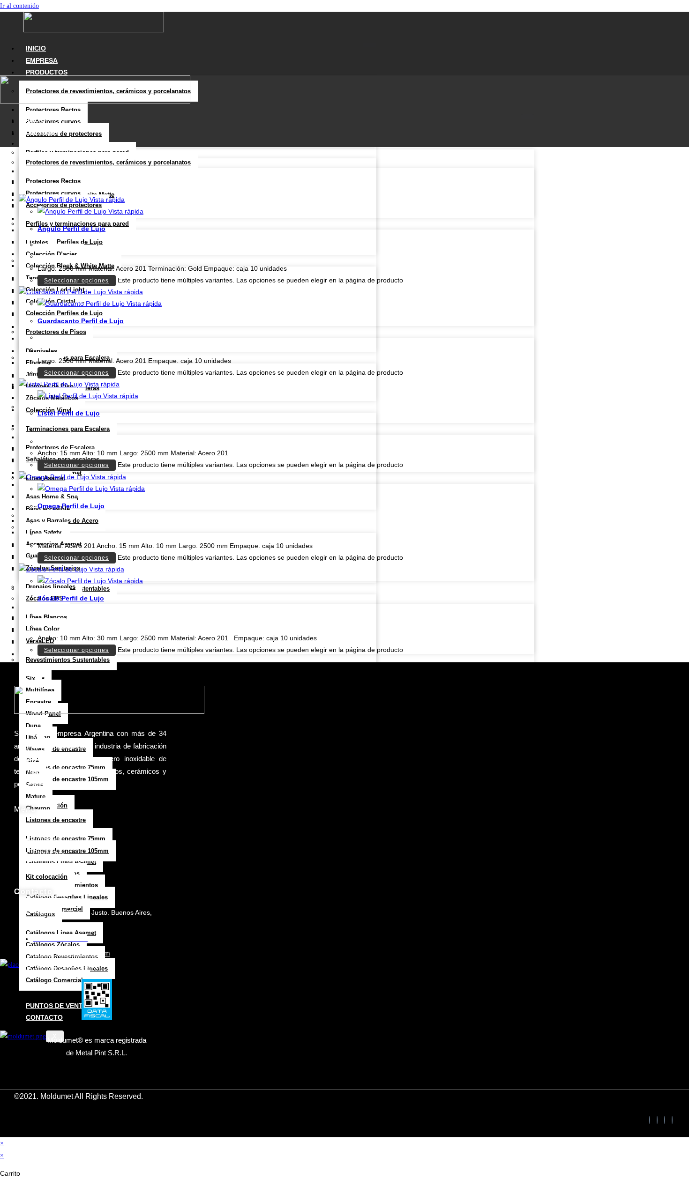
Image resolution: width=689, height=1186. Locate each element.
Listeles (37, 242)
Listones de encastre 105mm (67, 779)
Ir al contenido (19, 5)
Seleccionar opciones (76, 280)
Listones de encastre (56, 819)
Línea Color (43, 628)
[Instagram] (664, 1120)
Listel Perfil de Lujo (68, 413)
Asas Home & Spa (52, 496)
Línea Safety (43, 532)
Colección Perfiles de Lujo (64, 241)
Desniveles (41, 351)
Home (42, 826)
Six (30, 678)
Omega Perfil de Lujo (71, 506)
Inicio (36, 48)
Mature (35, 796)
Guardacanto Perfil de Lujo (80, 321)
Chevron (38, 808)
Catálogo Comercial (54, 980)
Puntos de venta (56, 1005)
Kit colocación (46, 876)
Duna (33, 725)
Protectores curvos (53, 121)
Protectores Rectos (53, 109)
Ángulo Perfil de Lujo (71, 228)
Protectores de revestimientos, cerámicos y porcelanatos (108, 162)
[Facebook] (649, 1120)
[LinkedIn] (657, 1120)
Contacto (44, 1017)
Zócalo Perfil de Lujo (70, 598)
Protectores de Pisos (56, 331)
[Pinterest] (672, 1120)
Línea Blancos (46, 617)
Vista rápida (106, 199)
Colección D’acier (51, 254)
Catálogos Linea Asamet (61, 861)
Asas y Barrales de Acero (62, 520)
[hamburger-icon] (369, 45)
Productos (46, 72)
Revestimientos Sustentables (68, 659)
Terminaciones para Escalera (68, 428)
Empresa (42, 60)
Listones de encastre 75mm (65, 838)
